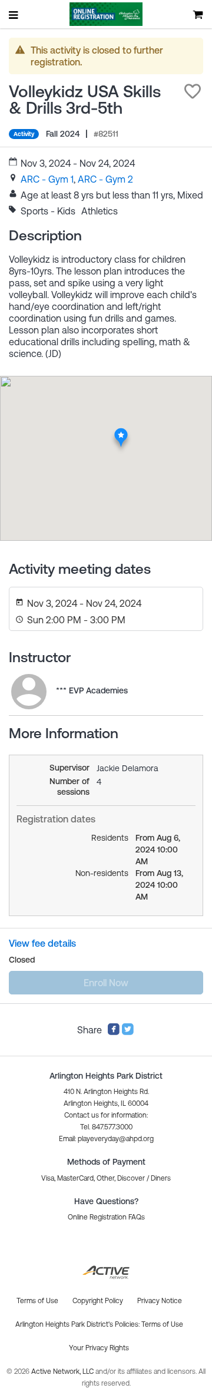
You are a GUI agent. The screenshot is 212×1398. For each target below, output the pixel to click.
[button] (192, 91)
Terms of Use (162, 1324)
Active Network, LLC (63, 1371)
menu (14, 15)
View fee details (42, 943)
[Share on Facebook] (114, 1032)
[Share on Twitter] (128, 1032)
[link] (47, 179)
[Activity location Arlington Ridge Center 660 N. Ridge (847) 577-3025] (121, 430)
